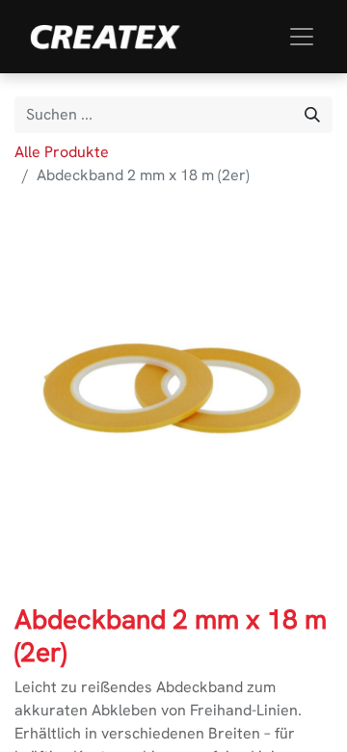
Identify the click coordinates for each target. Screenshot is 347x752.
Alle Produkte (61, 152)
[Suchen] (312, 114)
